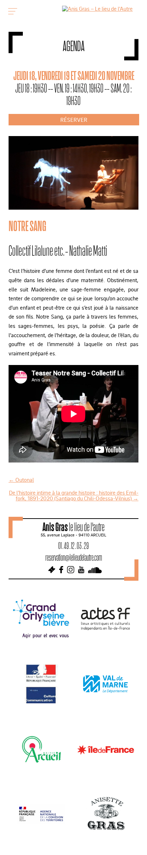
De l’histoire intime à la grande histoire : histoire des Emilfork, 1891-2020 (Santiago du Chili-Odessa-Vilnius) (73, 495)
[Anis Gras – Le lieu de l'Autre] (97, 8)
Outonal (21, 479)
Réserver (73, 119)
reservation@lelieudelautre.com (73, 557)
